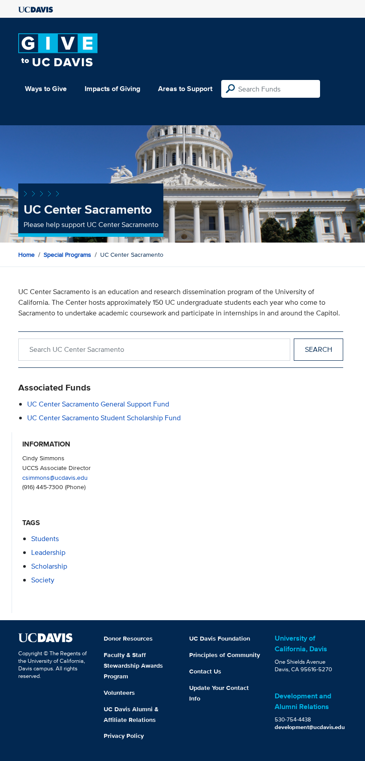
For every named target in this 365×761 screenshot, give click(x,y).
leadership (48, 552)
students (45, 539)
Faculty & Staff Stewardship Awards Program (133, 665)
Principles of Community (224, 654)
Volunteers (119, 692)
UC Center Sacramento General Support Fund (98, 404)
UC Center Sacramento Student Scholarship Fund (104, 418)
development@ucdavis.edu (310, 727)
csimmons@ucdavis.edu (55, 477)
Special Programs (67, 254)
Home (26, 254)
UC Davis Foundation (219, 638)
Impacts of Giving (112, 89)
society (42, 580)
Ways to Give (46, 89)
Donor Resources (128, 638)
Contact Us (205, 671)
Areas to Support (185, 89)
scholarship (49, 566)
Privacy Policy (124, 735)
